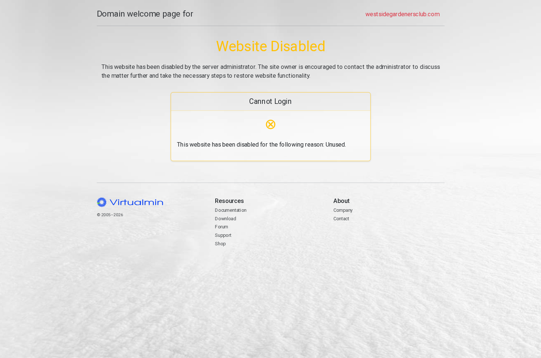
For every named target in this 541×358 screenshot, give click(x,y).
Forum (221, 226)
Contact (361, 236)
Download (225, 218)
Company (343, 210)
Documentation (230, 210)
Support (223, 235)
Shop (220, 243)
